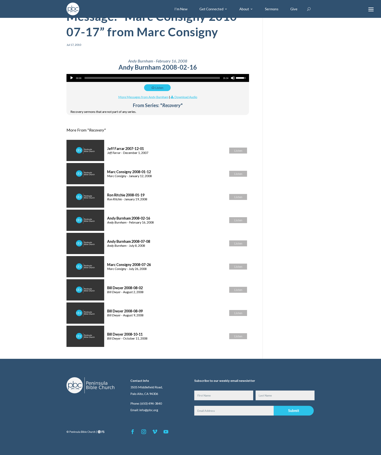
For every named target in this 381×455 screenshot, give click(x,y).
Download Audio (185, 97)
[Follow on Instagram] (143, 432)
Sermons (271, 9)
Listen (159, 87)
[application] (157, 78)
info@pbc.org (148, 410)
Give (293, 9)
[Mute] (233, 78)
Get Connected (211, 9)
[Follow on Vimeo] (155, 432)
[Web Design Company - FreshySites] (101, 431)
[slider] (152, 78)
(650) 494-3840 (151, 403)
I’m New (181, 9)
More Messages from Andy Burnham (143, 97)
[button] (371, 9)
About (244, 9)
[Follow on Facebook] (132, 432)
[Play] (72, 78)
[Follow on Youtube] (166, 432)
